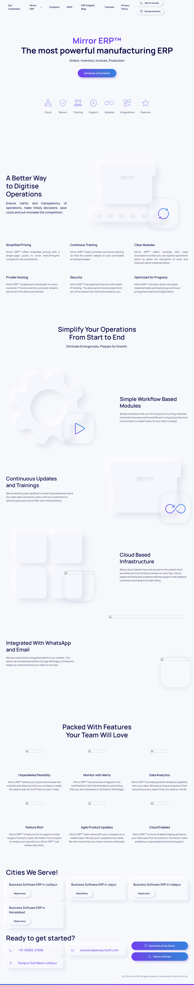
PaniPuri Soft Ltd (179, 976)
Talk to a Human (162, 956)
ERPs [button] (69, 7)
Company (54, 7)
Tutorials (109, 7)
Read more (20, 893)
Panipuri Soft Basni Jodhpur (37, 963)
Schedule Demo (152, 11)
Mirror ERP (33, 7)
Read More (82, 893)
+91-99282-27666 (30, 950)
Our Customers (14, 7)
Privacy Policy (125, 7)
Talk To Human (151, 3)
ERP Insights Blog (88, 7)
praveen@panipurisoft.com (99, 950)
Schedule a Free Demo (97, 73)
